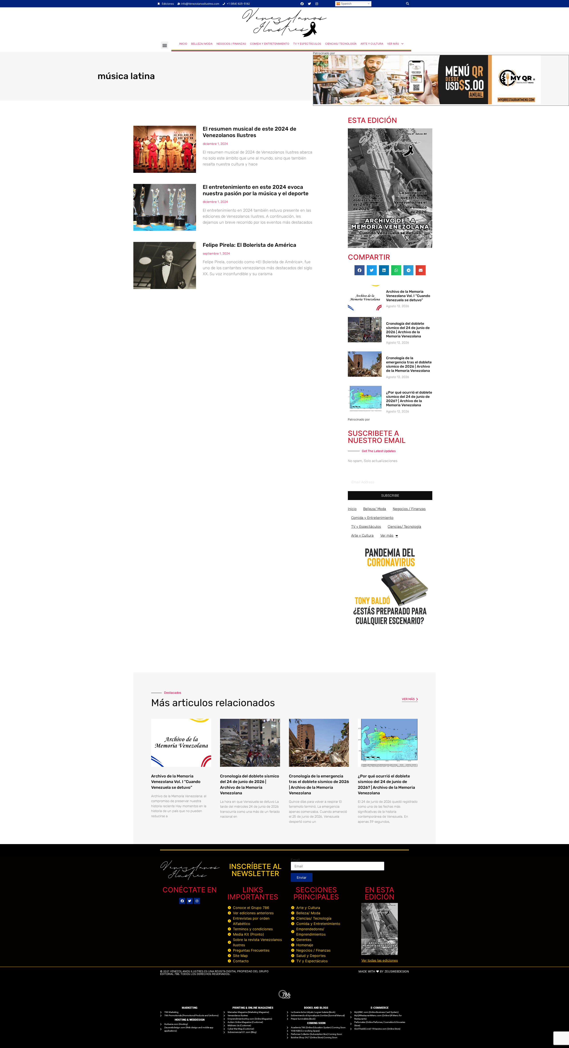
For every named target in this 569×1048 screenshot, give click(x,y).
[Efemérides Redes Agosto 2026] (284, 36)
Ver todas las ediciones (379, 960)
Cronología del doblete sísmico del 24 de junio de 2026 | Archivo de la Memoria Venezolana (408, 330)
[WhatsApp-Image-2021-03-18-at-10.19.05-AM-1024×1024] (390, 627)
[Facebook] (302, 4)
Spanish (345, 3)
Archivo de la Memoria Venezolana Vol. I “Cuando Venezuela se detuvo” (408, 295)
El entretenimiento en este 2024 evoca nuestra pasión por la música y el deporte (256, 190)
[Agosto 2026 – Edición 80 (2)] (390, 246)
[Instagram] (317, 4)
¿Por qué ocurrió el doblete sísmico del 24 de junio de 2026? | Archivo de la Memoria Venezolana (409, 398)
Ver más (393, 43)
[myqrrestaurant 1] (427, 103)
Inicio (183, 43)
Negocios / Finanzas (231, 43)
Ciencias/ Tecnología (341, 43)
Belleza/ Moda (201, 43)
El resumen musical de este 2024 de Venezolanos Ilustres (249, 132)
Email (295, 860)
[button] (407, 3)
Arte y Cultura (372, 43)
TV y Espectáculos (307, 43)
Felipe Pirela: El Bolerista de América (249, 245)
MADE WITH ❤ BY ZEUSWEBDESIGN (384, 971)
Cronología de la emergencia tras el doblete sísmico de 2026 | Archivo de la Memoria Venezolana (409, 364)
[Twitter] (309, 4)
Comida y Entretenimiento (269, 43)
